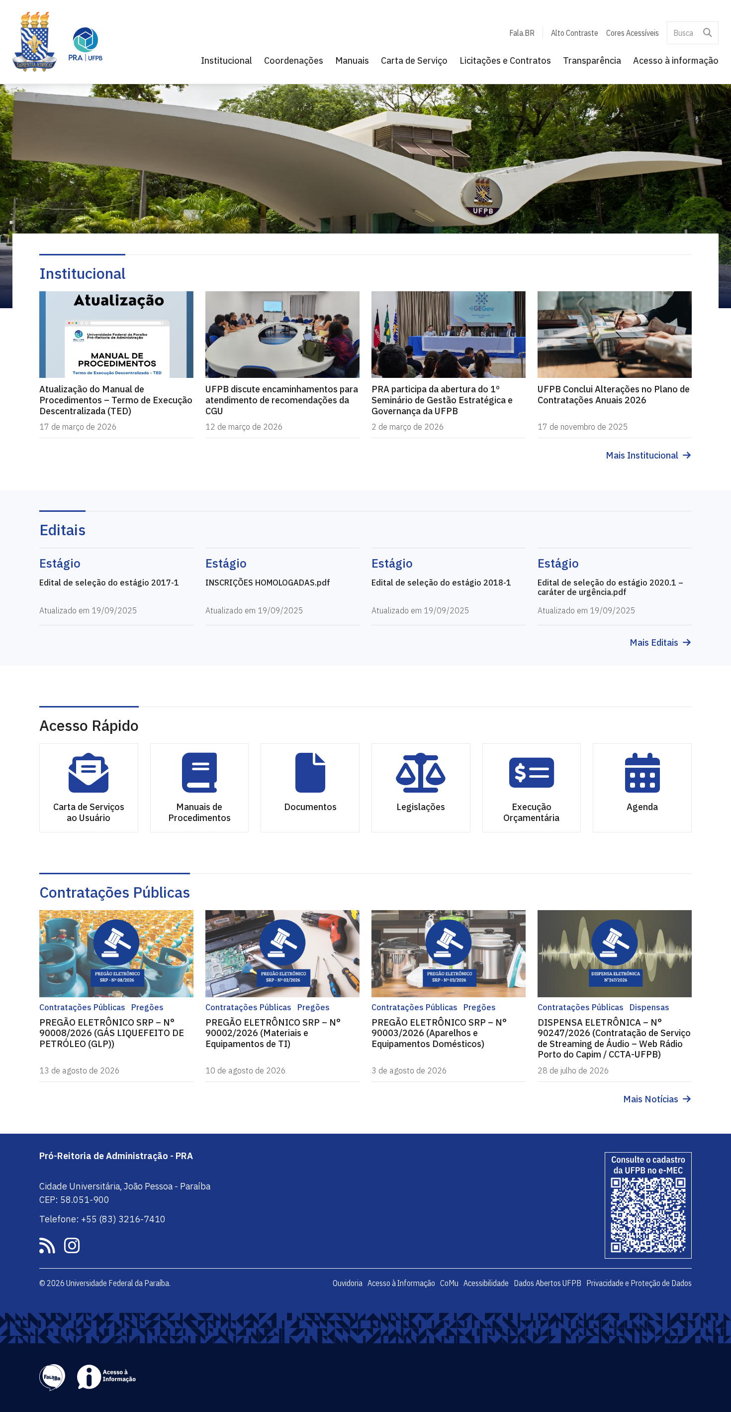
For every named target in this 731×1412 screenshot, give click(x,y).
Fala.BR (522, 33)
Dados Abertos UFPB (547, 1283)
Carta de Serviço (414, 60)
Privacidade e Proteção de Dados (639, 1283)
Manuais (352, 60)
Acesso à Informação (401, 1283)
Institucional (226, 60)
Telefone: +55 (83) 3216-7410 (102, 1219)
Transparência (592, 60)
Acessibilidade (486, 1283)
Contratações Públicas (114, 892)
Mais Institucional (642, 455)
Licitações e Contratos (505, 60)
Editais (62, 529)
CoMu (449, 1283)
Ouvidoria (348, 1283)
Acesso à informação (676, 60)
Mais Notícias (650, 1099)
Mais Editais (654, 642)
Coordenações (293, 60)
